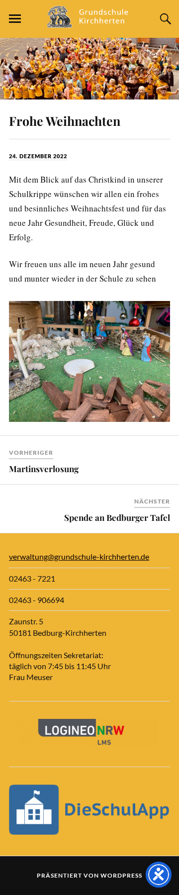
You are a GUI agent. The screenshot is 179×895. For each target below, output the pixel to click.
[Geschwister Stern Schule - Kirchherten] (89, 23)
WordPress (121, 875)
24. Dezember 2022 (38, 156)
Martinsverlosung (44, 468)
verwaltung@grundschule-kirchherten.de (79, 556)
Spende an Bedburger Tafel (117, 517)
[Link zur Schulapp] (89, 831)
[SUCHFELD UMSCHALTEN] (164, 18)
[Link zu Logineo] (83, 742)
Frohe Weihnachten (64, 120)
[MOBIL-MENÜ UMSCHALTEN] (15, 18)
